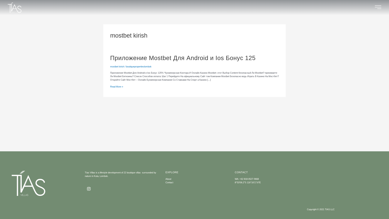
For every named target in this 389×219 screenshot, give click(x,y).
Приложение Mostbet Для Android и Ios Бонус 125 (183, 58)
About (168, 179)
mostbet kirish (117, 66)
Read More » (116, 86)
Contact (169, 182)
